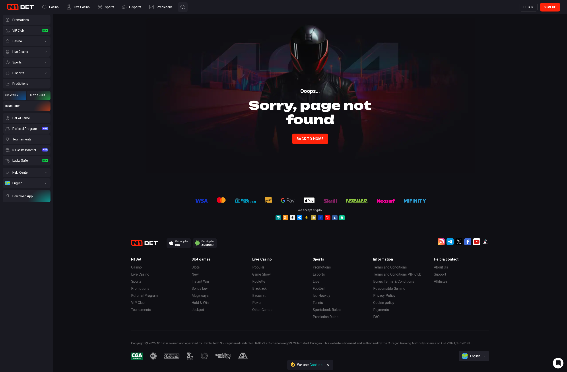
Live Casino (140, 274)
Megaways (200, 295)
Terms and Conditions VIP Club (397, 274)
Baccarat (259, 295)
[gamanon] (204, 356)
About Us (441, 267)
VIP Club (138, 303)
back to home (310, 139)
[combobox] (474, 356)
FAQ (376, 317)
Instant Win (200, 281)
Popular (258, 267)
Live (316, 281)
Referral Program (144, 295)
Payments (381, 310)
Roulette (258, 281)
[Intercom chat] (558, 363)
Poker (257, 303)
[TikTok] (485, 241)
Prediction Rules (325, 317)
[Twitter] (458, 241)
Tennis (318, 303)
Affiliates (441, 281)
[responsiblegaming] (171, 356)
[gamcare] (190, 356)
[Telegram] (450, 241)
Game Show (261, 274)
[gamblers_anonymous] (243, 356)
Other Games (262, 310)
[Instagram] (441, 241)
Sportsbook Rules (327, 310)
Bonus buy (200, 288)
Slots (196, 267)
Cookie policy (383, 303)
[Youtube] (476, 241)
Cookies (316, 365)
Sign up (550, 7)
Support (440, 274)
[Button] (183, 7)
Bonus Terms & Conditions (393, 281)
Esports (319, 274)
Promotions (140, 288)
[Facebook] (467, 241)
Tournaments (141, 310)
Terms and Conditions (390, 267)
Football (319, 288)
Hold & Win (200, 303)
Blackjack (259, 288)
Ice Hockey (321, 295)
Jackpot (198, 310)
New (195, 274)
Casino (136, 267)
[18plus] (153, 356)
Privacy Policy (384, 295)
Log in (528, 7)
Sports (136, 281)
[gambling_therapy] (223, 356)
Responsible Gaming (389, 288)
